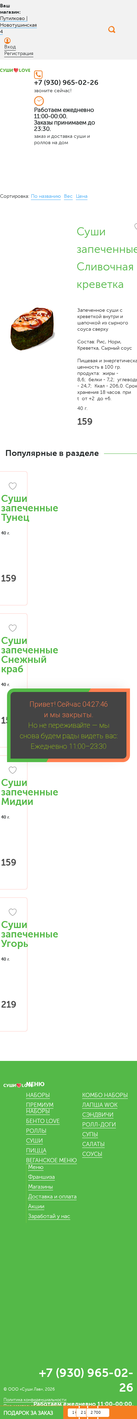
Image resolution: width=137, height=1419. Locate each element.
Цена (81, 196)
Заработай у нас (49, 1216)
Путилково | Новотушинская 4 (18, 25)
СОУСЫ (92, 1154)
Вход (10, 46)
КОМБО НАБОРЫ (105, 1095)
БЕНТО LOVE (43, 1121)
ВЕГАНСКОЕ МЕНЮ (51, 1160)
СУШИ (34, 1141)
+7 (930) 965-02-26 (66, 83)
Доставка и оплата (52, 1196)
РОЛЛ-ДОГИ (99, 1125)
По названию (46, 196)
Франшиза (41, 1177)
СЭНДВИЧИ (97, 1115)
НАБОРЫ (38, 1095)
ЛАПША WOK (99, 1105)
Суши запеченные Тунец (29, 508)
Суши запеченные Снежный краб (29, 655)
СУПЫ (90, 1134)
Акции (36, 1206)
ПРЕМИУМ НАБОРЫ (39, 1108)
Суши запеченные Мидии (29, 792)
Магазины (40, 1187)
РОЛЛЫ (36, 1131)
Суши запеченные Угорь (29, 934)
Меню (36, 1167)
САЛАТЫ (93, 1144)
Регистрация (18, 53)
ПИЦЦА (36, 1151)
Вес (68, 196)
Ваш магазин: (10, 9)
